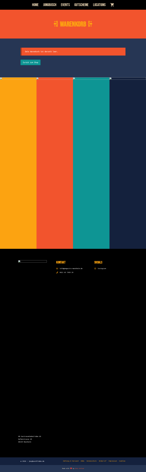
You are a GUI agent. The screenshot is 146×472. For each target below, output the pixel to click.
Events (65, 5)
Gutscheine (81, 5)
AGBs (82, 461)
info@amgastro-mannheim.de (71, 268)
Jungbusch (49, 5)
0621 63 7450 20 (66, 272)
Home (35, 5)
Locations (99, 5)
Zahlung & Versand (70, 461)
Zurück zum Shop (30, 62)
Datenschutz (92, 461)
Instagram (102, 268)
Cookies (122, 461)
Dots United (79, 468)
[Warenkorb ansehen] (112, 5)
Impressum (113, 461)
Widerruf (102, 461)
